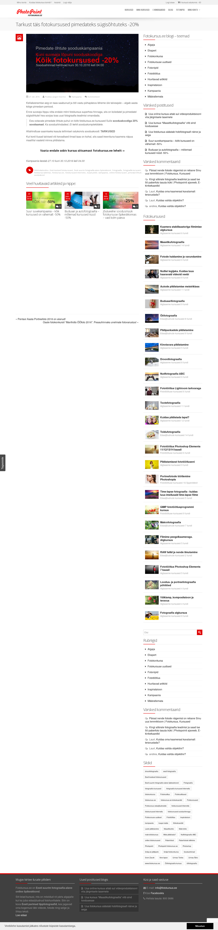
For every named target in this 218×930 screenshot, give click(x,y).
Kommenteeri (94, 97)
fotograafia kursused (132, 170)
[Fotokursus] (30, 12)
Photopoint (149, 846)
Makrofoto (183, 828)
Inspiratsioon (155, 85)
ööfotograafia (192, 863)
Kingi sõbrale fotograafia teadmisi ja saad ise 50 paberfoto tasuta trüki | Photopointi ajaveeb (172, 180)
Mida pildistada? (169, 834)
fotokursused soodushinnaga (179, 811)
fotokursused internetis (75, 172)
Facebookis (157, 893)
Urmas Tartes (178, 857)
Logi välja (67, 2)
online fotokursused (118, 172)
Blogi (170, 9)
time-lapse (164, 857)
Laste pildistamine (152, 828)
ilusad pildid (92, 172)
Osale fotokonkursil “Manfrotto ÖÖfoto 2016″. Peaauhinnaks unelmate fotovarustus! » (91, 322)
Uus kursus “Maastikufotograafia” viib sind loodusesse (170, 124)
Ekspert (152, 50)
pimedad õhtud (134, 172)
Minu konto (21, 2)
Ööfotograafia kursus (173, 863)
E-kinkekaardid (159, 9)
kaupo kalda (163, 823)
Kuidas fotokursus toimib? (40, 2)
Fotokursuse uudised (159, 62)
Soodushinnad (189, 851)
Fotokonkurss (155, 56)
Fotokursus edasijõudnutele (155, 805)
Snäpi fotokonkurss (171, 851)
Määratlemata (155, 96)
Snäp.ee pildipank (152, 851)
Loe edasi (21, 915)
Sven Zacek (149, 857)
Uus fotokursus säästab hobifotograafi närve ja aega (173, 133)
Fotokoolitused (180, 794)
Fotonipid (180, 9)
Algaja (151, 44)
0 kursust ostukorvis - (190, 2)
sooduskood (39, 175)
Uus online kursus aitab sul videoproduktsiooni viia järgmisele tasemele (173, 115)
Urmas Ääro (193, 857)
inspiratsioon (185, 817)
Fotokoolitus (165, 794)
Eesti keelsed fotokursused (61, 170)
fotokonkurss (150, 794)
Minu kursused (143, 9)
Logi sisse (170, 2)
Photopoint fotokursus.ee (168, 846)
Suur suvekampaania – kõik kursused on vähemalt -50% (43, 212)
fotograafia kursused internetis (178, 788)
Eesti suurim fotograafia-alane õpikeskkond (92, 170)
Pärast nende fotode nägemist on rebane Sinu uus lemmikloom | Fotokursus (173, 171)
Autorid (57, 2)
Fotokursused (192, 800)
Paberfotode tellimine (187, 840)
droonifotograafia (151, 771)
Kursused (129, 9)
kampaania (103, 172)
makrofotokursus (151, 834)
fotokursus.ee (58, 172)
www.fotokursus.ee (152, 863)
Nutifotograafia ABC (188, 834)
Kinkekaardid (178, 823)
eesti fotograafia (169, 771)
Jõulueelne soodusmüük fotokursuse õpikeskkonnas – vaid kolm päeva (119, 214)
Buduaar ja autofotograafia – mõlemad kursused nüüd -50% (82, 214)
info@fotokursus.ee (166, 888)
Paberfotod (169, 840)
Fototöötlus (154, 73)
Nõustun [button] (200, 926)
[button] (76, 926)
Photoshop (187, 846)
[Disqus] (82, 270)
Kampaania (77, 97)
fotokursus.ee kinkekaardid (171, 800)
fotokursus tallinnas (42, 172)
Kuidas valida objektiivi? (170, 200)
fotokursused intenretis (180, 805)
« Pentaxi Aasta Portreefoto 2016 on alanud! (41, 319)
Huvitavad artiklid (157, 79)
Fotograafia (117, 170)
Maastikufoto (169, 828)
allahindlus (43, 170)
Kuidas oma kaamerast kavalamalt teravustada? (170, 192)
